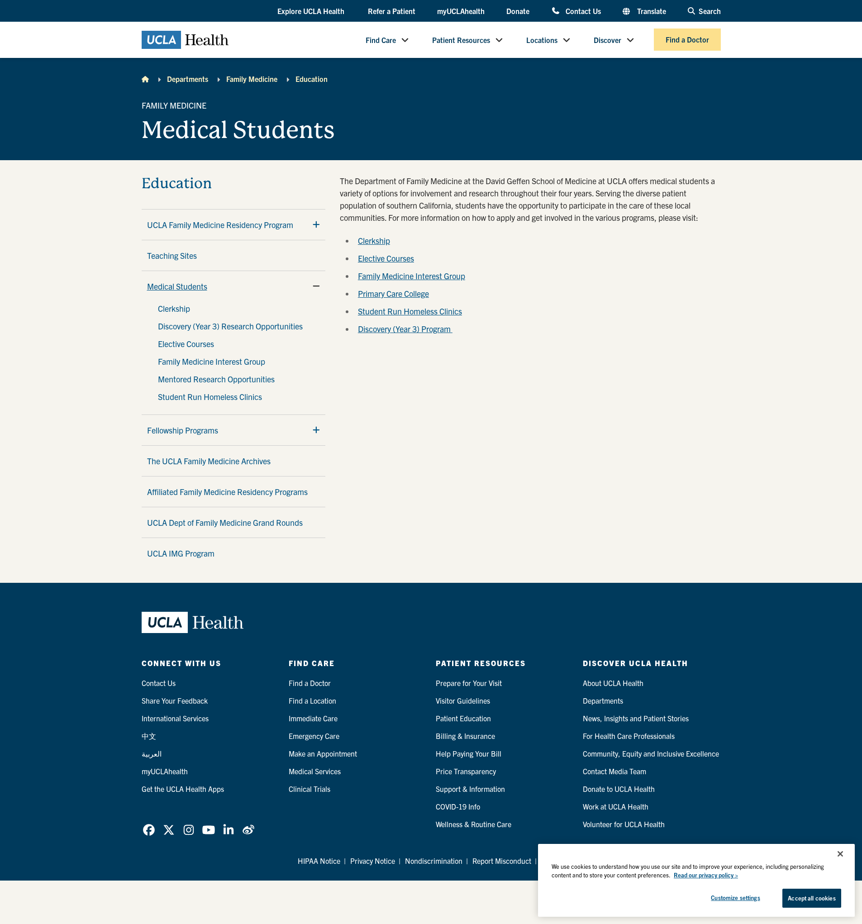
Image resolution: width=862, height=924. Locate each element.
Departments (187, 78)
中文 (149, 735)
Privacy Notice (372, 860)
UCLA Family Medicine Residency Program (220, 224)
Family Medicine (251, 78)
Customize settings (735, 897)
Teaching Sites (172, 255)
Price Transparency (466, 771)
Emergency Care (314, 735)
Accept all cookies (811, 898)
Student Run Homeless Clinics (210, 396)
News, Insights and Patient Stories (636, 718)
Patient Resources (461, 39)
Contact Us (583, 10)
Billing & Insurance (465, 735)
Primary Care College (393, 293)
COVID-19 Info (458, 806)
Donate (517, 10)
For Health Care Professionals (629, 735)
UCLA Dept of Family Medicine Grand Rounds (225, 522)
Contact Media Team (614, 771)
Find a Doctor (687, 39)
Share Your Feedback (175, 700)
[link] (149, 830)
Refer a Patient (391, 10)
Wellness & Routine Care (473, 824)
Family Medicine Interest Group (211, 361)
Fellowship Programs (182, 430)
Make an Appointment (323, 753)
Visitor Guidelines (463, 700)
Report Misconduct (501, 860)
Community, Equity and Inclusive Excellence (651, 753)
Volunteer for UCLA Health (624, 824)
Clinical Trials (309, 788)
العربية (152, 753)
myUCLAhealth (461, 10)
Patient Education (463, 718)
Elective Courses (186, 343)
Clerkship (174, 308)
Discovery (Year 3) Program (405, 329)
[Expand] (316, 224)
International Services (175, 718)
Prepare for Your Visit (469, 682)
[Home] (145, 78)
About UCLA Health (613, 682)
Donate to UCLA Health (619, 788)
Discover (607, 39)
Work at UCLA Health (615, 806)
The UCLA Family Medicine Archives (209, 461)
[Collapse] (316, 286)
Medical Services (315, 771)
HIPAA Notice (319, 860)
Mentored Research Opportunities (216, 379)
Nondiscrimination (433, 860)
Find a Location (312, 700)
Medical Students (177, 286)
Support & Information (470, 788)
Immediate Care (313, 718)
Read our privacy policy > (706, 875)
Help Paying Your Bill (468, 753)
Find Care (381, 39)
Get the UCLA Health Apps (183, 788)
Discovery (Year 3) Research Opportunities (230, 326)
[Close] (840, 854)
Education (311, 78)
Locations (541, 39)
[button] (311, 11)
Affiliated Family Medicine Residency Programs (227, 491)
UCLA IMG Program (180, 553)
